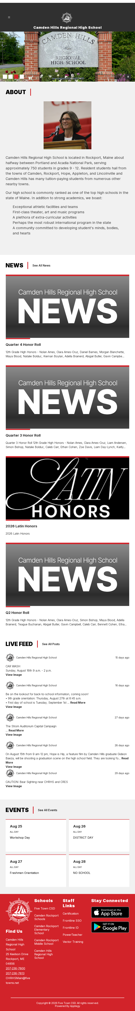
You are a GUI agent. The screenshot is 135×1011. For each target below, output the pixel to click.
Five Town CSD (44, 908)
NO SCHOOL (82, 873)
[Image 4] (22, 77)
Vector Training (73, 941)
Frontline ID (71, 927)
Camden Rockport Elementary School (46, 929)
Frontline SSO (72, 920)
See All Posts (51, 644)
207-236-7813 (15, 973)
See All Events (47, 810)
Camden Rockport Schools (46, 917)
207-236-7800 (15, 968)
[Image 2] (10, 77)
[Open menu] (9, 17)
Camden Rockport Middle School (46, 941)
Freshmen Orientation (25, 873)
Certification (71, 913)
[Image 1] (5, 77)
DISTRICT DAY (84, 837)
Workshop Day (21, 837)
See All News (41, 265)
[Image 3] (16, 77)
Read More (77, 702)
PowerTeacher (72, 934)
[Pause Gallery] (128, 76)
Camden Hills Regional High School (43, 954)
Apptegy (75, 1005)
